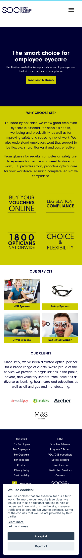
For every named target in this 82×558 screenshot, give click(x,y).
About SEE (22, 439)
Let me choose (18, 526)
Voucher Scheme (60, 444)
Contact (21, 465)
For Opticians (21, 454)
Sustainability (21, 475)
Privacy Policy (21, 470)
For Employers (22, 444)
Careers (60, 475)
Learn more (16, 522)
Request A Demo (41, 80)
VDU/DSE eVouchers (60, 454)
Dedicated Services (60, 470)
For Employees (21, 449)
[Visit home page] (16, 10)
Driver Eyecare (60, 465)
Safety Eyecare (60, 459)
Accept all (41, 536)
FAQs (60, 439)
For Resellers (21, 459)
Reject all (41, 546)
